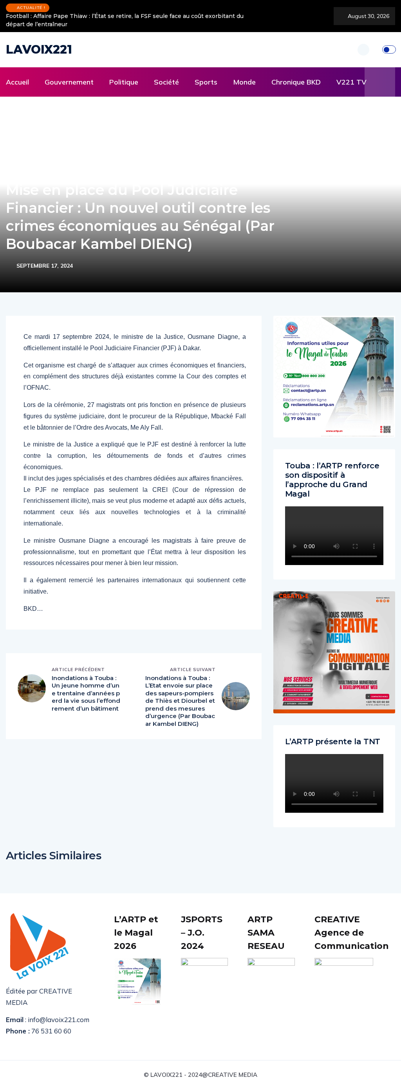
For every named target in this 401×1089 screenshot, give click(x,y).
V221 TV (351, 81)
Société (166, 81)
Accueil (17, 81)
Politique (123, 81)
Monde (244, 81)
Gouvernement (69, 81)
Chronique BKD (296, 81)
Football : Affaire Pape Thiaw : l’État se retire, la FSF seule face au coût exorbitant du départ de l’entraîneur (125, 20)
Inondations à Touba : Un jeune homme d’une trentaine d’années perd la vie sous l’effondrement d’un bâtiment (86, 693)
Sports (206, 81)
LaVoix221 (39, 49)
